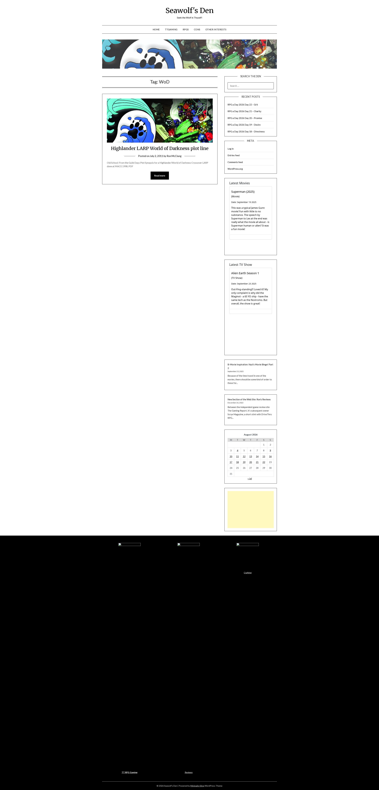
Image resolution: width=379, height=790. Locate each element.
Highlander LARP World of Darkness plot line (159, 148)
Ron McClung (174, 156)
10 (231, 456)
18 (237, 462)
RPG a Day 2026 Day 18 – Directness (246, 131)
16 (270, 456)
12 (244, 456)
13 (250, 456)
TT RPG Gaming (129, 772)
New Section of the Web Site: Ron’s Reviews (249, 399)
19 (244, 462)
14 (257, 456)
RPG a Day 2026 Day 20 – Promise (245, 118)
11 (237, 456)
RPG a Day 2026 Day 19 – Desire (244, 124)
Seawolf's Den (190, 10)
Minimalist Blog (197, 786)
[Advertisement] (251, 509)
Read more (159, 175)
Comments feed (235, 162)
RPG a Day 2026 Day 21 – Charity (244, 111)
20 (250, 462)
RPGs (186, 29)
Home (156, 29)
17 (231, 462)
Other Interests (216, 29)
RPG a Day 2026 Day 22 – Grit (243, 104)
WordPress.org (235, 168)
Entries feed (234, 155)
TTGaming (171, 29)
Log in (231, 148)
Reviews (189, 772)
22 (263, 462)
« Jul (250, 478)
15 (263, 456)
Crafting (248, 572)
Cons (197, 29)
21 (257, 462)
